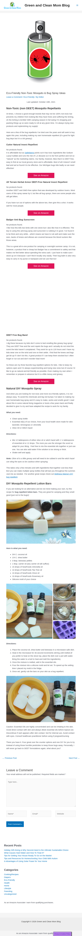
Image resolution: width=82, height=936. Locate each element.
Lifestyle (7, 888)
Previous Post (9, 758)
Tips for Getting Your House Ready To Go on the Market (28, 855)
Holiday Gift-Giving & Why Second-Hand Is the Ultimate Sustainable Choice (36, 850)
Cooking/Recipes (11, 874)
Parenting (8, 891)
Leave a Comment (14, 97)
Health (7, 883)
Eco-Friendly (29, 97)
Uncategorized (10, 894)
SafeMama (29, 153)
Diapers (7, 877)
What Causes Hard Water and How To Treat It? (24, 853)
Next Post (74, 758)
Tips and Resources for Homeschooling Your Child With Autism (31, 858)
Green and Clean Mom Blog (47, 5)
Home (6, 886)
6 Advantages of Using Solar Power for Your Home (25, 861)
